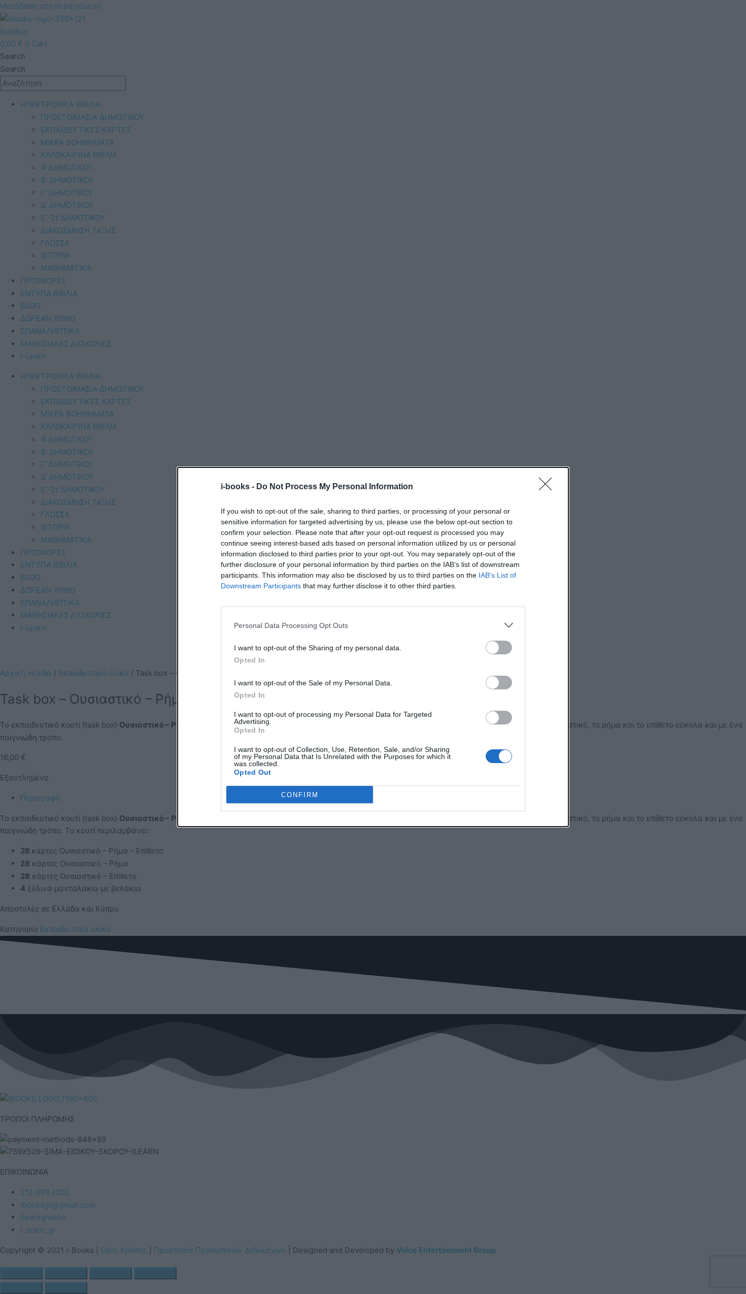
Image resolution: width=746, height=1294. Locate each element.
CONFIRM (300, 795)
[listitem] (373, 625)
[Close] (548, 487)
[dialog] (373, 647)
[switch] (499, 647)
